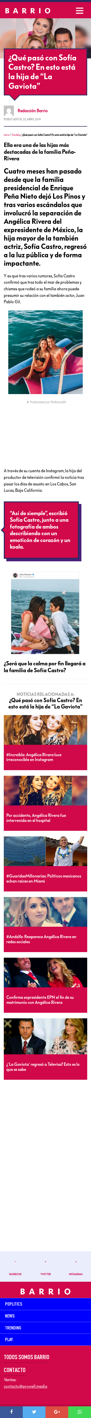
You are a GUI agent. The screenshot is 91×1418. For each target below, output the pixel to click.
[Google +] (57, 1412)
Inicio (6, 134)
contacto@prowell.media (25, 1386)
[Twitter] (34, 1412)
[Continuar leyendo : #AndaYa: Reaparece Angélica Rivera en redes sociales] (45, 912)
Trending (15, 134)
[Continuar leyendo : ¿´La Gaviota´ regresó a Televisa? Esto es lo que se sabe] (45, 1036)
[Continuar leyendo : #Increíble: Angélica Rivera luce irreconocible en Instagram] (45, 730)
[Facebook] (11, 1412)
